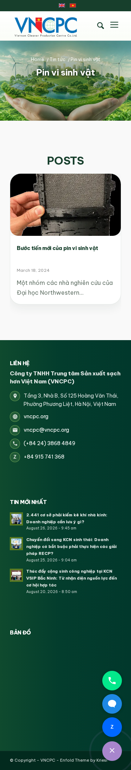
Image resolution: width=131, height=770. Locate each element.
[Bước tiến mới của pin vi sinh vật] (65, 205)
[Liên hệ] (112, 751)
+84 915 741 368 (44, 456)
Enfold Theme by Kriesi (83, 760)
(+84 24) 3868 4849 (49, 443)
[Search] (100, 25)
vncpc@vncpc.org (46, 430)
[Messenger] (112, 704)
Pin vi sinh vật (65, 72)
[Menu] (114, 25)
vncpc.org (36, 416)
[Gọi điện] (112, 680)
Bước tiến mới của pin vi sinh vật (57, 248)
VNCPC (47, 760)
